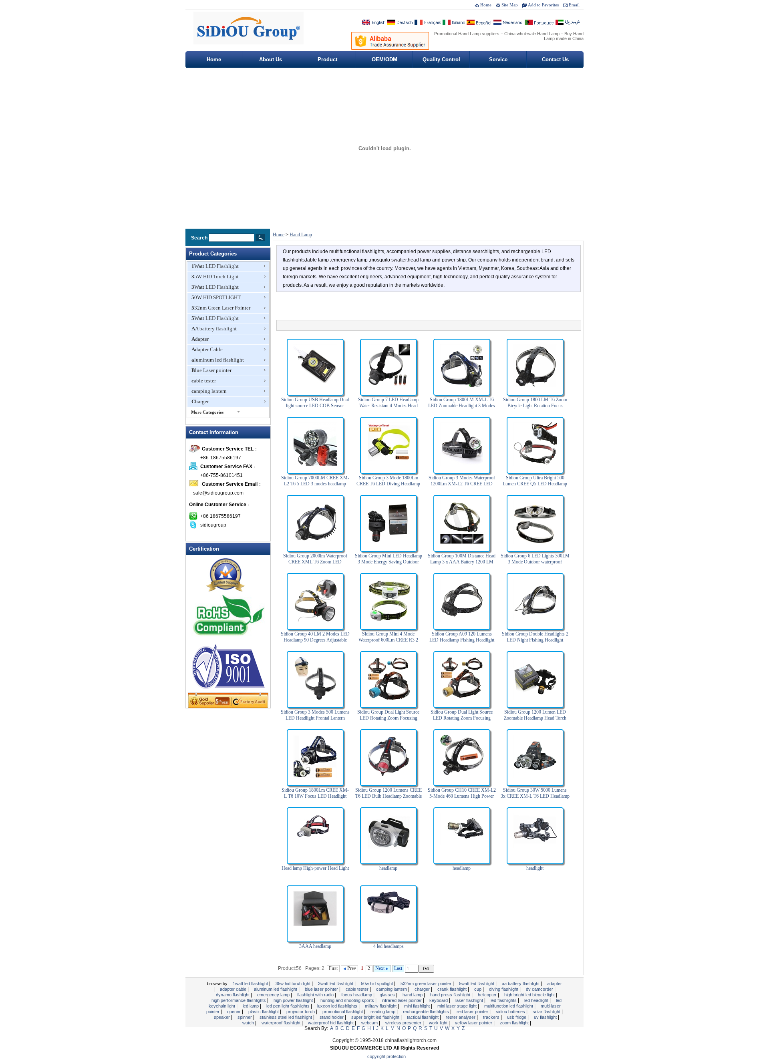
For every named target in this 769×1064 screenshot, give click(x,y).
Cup (478, 989)
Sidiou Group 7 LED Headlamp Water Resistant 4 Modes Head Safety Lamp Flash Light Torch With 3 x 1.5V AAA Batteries (388, 408)
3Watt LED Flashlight (215, 287)
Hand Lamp (301, 234)
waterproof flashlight (282, 1022)
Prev (351, 968)
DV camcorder (540, 989)
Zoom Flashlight (515, 1022)
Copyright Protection (386, 1056)
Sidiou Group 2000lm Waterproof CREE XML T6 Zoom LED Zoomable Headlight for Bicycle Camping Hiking (315, 565)
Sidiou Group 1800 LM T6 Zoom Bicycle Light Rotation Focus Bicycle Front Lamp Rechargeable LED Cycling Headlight (535, 408)
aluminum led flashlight (217, 360)
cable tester (203, 381)
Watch (248, 1022)
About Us (270, 59)
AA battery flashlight (214, 329)
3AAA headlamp (315, 946)
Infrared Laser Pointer (402, 1000)
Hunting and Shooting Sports (347, 1000)
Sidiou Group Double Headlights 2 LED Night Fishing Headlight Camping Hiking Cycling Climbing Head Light (535, 643)
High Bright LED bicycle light (530, 994)
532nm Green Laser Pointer (220, 308)
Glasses (388, 994)
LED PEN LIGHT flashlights (288, 1006)
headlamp (388, 868)
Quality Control (441, 59)
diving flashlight (504, 989)
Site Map (509, 4)
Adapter (200, 339)
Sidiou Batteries (511, 1011)
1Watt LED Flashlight (215, 266)
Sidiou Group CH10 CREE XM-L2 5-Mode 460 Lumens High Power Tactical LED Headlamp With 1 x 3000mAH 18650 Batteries (462, 799)
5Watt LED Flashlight (215, 318)
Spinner (245, 1017)
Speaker (222, 1017)
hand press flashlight (450, 994)
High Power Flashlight (294, 1000)
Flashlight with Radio (316, 994)
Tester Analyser (461, 1017)
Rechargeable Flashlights (426, 1011)
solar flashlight (547, 1011)
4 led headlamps (388, 946)
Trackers (492, 1017)
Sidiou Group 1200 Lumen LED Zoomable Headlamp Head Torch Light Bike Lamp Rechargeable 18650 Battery (535, 721)
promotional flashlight (343, 1011)
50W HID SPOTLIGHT (216, 297)
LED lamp (251, 1006)
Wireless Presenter (404, 1022)
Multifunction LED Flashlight (509, 1006)
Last (398, 968)
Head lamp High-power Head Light (315, 868)
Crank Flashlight (452, 989)
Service (498, 59)
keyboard (439, 1000)
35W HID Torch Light (215, 277)
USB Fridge (517, 1017)
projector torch (301, 1011)
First (333, 968)
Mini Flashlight (417, 1006)
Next (380, 968)
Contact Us (555, 59)
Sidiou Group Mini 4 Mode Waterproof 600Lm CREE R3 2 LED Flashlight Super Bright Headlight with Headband (388, 643)
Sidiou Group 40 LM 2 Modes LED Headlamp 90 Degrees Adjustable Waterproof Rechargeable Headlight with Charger (315, 643)
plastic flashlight (264, 1011)
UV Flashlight (546, 1017)
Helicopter (488, 994)
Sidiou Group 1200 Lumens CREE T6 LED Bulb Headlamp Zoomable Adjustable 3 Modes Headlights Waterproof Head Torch (388, 799)
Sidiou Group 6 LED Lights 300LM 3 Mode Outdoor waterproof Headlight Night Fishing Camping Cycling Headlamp (535, 565)
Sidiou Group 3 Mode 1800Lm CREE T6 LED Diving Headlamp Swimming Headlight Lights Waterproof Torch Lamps (388, 487)
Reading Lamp (383, 1011)
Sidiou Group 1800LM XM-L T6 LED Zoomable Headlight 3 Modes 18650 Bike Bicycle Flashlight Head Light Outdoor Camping (461, 408)
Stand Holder (332, 1017)
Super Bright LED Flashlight (376, 1017)
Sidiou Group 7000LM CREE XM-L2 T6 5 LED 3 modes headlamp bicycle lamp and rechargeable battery (315, 487)
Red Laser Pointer (473, 1011)
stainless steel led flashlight (286, 1017)
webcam (370, 1022)
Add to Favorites (543, 4)
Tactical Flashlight (423, 1017)
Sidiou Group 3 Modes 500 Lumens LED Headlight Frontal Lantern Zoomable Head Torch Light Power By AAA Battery (315, 721)
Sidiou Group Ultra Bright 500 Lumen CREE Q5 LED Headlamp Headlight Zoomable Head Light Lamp (535, 487)
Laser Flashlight (469, 1000)
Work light (439, 1022)
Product (327, 59)
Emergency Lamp (274, 994)
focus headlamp (357, 994)
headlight (535, 868)
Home (485, 4)
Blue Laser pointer (211, 370)
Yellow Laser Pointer (474, 1022)
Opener (234, 1011)
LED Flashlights (504, 1000)
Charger (200, 401)
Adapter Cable (207, 349)
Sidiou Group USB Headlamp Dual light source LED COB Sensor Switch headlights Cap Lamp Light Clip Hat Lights (315, 408)
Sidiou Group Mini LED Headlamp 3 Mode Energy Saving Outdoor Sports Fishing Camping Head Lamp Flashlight (388, 565)
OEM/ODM (384, 59)
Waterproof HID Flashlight (331, 1022)
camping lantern (209, 391)
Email (574, 4)
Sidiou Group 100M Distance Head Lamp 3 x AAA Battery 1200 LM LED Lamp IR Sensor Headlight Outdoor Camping (461, 565)
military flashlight (381, 1006)
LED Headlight (537, 1000)
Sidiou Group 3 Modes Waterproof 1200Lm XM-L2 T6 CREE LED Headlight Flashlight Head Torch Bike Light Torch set (462, 487)
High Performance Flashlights (239, 1000)
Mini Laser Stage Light (457, 1006)
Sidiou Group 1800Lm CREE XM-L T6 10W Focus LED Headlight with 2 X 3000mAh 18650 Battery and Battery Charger (315, 799)
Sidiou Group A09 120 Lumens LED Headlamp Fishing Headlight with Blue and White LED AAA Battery (461, 643)
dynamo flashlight (233, 994)
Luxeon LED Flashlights (337, 1006)
